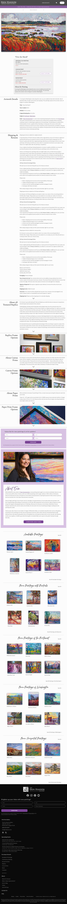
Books (3, 867)
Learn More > (4, 873)
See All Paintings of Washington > (54, 732)
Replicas (4, 863)
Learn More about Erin (33, 521)
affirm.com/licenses (35, 901)
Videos (3, 885)
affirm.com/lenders (11, 900)
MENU (62, 2)
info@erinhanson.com (7, 829)
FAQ (3, 893)
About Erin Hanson (6, 878)
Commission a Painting (7, 859)
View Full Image (59, 49)
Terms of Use (27, 445)
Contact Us (4, 890)
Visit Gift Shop (5, 887)
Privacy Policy (33, 445)
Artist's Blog (5, 883)
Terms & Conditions (29, 896)
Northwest (26, 116)
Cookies (17, 896)
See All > (60, 535)
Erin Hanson (61, 118)
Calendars (4, 870)
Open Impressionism (28, 118)
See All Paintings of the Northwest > (54, 681)
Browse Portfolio (6, 861)
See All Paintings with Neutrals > (54, 631)
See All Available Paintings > (55, 579)
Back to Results (33, 9)
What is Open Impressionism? (8, 881)
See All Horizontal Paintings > (55, 782)
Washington (32, 116)
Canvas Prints (5, 865)
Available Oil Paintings (7, 857)
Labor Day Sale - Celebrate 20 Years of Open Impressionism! (33, 6)
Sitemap (12, 896)
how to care (59, 158)
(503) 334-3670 (45, 2)
